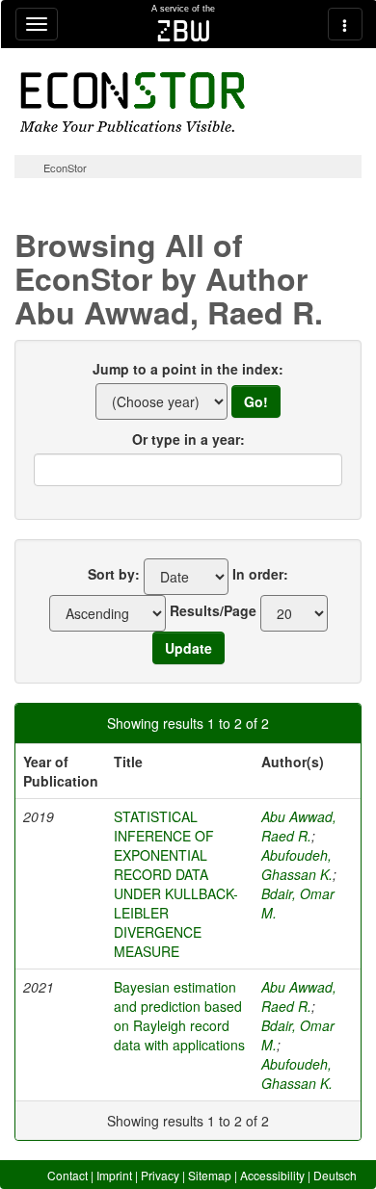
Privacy (160, 1175)
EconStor (65, 167)
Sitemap (209, 1175)
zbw (183, 31)
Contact (67, 1175)
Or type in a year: (188, 439)
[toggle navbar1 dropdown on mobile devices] (36, 24)
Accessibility (272, 1175)
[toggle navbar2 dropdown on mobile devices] (345, 24)
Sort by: (114, 573)
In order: (260, 573)
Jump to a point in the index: (188, 368)
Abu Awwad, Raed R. (298, 826)
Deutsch (335, 1175)
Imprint (114, 1175)
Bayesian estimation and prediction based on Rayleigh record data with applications (179, 1015)
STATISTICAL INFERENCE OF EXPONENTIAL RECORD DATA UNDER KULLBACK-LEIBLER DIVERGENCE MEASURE (176, 884)
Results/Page (213, 610)
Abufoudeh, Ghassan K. (297, 864)
